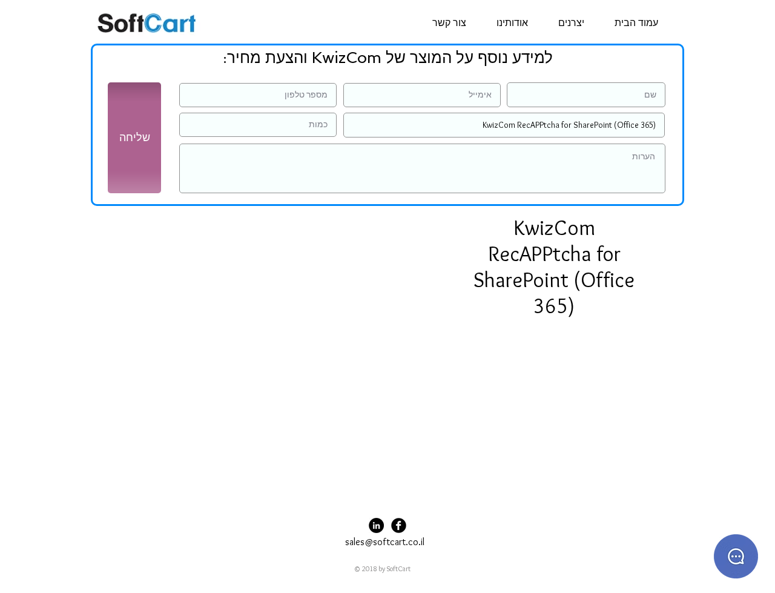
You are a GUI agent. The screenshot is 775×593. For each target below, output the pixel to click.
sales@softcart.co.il (384, 542)
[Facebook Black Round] (398, 525)
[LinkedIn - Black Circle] (376, 525)
